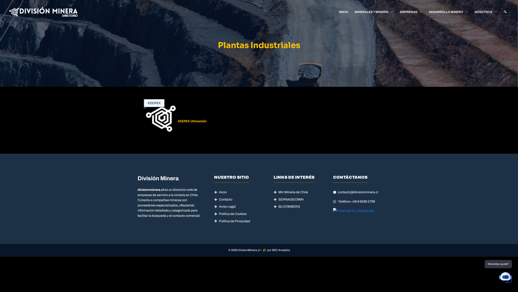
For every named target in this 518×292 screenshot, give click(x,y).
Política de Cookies (233, 214)
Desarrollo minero (446, 12)
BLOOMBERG (289, 206)
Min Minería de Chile (293, 192)
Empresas (408, 12)
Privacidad (242, 221)
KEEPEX (154, 103)
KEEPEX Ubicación (192, 121)
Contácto (225, 199)
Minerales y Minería (371, 12)
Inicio (343, 12)
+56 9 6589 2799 (363, 201)
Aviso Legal (227, 206)
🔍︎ (505, 12)
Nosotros (483, 12)
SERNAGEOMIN (291, 199)
